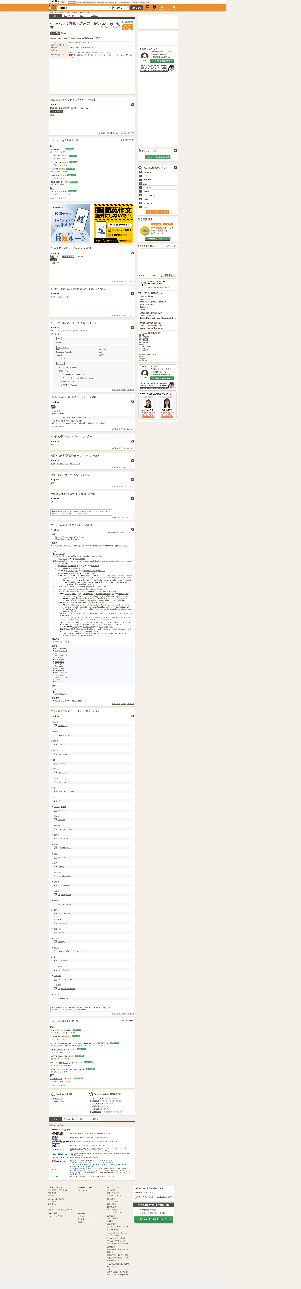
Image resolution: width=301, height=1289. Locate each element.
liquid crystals (80, 559)
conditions (101, 571)
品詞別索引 (130, 133)
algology (61, 866)
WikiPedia (81, 331)
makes (70, 561)
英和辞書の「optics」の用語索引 (56, 1124)
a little (71, 620)
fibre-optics (59, 664)
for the (81, 633)
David (75, 622)
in (77, 566)
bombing (119, 605)
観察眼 (56, 900)
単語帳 (141, 356)
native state (79, 607)
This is (65, 633)
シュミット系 (97, 1103)
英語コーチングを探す (132, 2)
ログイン (168, 9)
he (89, 620)
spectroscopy (63, 735)
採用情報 (81, 1222)
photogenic (92, 600)
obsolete (65, 642)
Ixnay (71, 598)
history (108, 594)
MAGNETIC (54, 1069)
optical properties (60, 413)
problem (107, 629)
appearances (74, 589)
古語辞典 (141, 344)
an (59, 857)
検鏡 (55, 722)
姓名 (55, 919)
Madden (66, 611)
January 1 (67, 594)
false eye (63, 960)
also (71, 618)
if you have (101, 598)
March (66, 602)
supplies (67, 876)
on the (125, 596)
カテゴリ (123, 133)
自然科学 (60, 367)
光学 (52, 115)
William (127, 629)
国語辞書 (141, 335)
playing (66, 620)
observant (65, 913)
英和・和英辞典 (143, 339)
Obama (79, 605)
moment (99, 594)
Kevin (129, 609)
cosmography (63, 754)
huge (74, 635)
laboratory (93, 571)
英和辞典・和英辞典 (65, 13)
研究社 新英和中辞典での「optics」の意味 (73, 99)
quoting (93, 613)
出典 (104, 532)
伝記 (55, 797)
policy (63, 591)
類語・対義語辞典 (113, 1193)
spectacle (84, 589)
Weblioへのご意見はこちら (144, 1192)
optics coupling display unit (152, 328)
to (124, 580)
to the (93, 605)
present (66, 600)
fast (145, 184)
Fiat (104, 620)
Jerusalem (121, 594)
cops (62, 700)
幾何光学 (95, 1101)
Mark (74, 594)
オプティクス (59, 334)
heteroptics (59, 670)
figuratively (60, 586)
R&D (65, 566)
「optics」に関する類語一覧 (57, 426)
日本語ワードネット (76, 1149)
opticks (58, 642)
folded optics (60, 668)
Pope (106, 613)
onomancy (62, 923)
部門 (80, 421)
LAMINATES (55, 1037)
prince (117, 633)
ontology (61, 810)
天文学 (55, 769)
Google (72, 331)
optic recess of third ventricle (153, 302)
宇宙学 (55, 778)
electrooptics (60, 657)
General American (63, 539)
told (71, 611)
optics (127, 1168)
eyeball (64, 857)
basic (89, 556)
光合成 (56, 882)
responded (86, 605)
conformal (59, 655)
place (103, 609)
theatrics (92, 589)
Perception (69, 586)
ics (51, 547)
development (68, 580)
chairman (147, 180)
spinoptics (59, 681)
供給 (59, 872)
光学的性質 (56, 411)
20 (72, 629)
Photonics (68, 352)
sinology (61, 942)
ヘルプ (50, 1207)
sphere (120, 580)
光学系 (52, 463)
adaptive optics (61, 650)
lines (118, 561)
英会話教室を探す (145, 2)
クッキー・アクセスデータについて (60, 1210)
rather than (108, 600)
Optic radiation (146, 296)
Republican (114, 609)
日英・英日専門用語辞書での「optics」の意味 (75, 455)
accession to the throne (69, 631)
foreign (98, 609)
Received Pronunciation (65, 537)
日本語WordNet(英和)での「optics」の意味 (74, 397)
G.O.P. (74, 624)
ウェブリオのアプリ (55, 1216)
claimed (110, 607)
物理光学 (95, 1106)
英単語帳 (97, 2)
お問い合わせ (82, 1190)
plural (57, 694)
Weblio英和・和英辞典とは (57, 1190)
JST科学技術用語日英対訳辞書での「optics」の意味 (78, 288)
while (125, 605)
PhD (60, 559)
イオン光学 (96, 1111)
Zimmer (78, 602)
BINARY (53, 1030)
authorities (99, 596)
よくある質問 (161, 1197)
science (105, 561)
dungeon (88, 598)
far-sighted (77, 951)
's (121, 600)
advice (118, 596)
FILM (52, 169)
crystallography (64, 895)
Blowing (86, 594)
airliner (112, 605)
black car (129, 613)
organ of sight (66, 829)
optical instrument (68, 979)
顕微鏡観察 (65, 381)
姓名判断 (57, 929)
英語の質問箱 (111, 1224)
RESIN (52, 175)
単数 (54, 263)
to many (72, 609)
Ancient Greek (95, 545)
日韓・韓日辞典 (143, 342)
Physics (68, 371)
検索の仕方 (52, 1193)
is (71, 582)
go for (72, 600)
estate (83, 635)
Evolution (100, 575)
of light (101, 423)
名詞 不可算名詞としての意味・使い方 (80, 43)
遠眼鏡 (56, 947)
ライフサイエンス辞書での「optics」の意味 (74, 322)
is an (99, 578)
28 (74, 613)
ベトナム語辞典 (143, 350)
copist (57, 700)
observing (65, 904)
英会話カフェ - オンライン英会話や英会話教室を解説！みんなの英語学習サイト (118, 1258)
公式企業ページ (83, 1216)
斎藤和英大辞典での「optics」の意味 (70, 474)
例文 (65, 15)
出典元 (100, 133)
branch (58, 423)
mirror (62, 763)
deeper (72, 578)
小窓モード (147, 9)
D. (79, 622)
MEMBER (54, 182)
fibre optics (59, 666)
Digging (66, 578)
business (112, 561)
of (62, 423)
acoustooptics (60, 648)
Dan (97, 613)
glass (115, 580)
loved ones (122, 598)
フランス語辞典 (112, 1210)
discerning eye (65, 848)
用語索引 (109, 133)
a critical (61, 838)
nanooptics (59, 675)
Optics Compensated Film (151, 325)
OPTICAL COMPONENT (75, 1069)
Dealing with (92, 629)
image (77, 586)
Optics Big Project (147, 315)
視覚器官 (57, 825)
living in (123, 633)
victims (114, 598)
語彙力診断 (142, 358)
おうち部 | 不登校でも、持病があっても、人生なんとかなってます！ (118, 1266)
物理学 (61, 371)
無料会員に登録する (157, 238)
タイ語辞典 (142, 348)
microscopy (62, 726)
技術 (72, 378)
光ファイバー (66, 378)
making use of (126, 561)
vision (84, 556)
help (118, 629)
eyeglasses (93, 578)
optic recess (145, 299)
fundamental (126, 578)
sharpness (62, 791)
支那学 (56, 938)
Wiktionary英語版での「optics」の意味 (71, 525)
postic (74, 700)
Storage (85, 1043)
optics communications (150, 323)
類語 (81, 15)
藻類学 (56, 863)
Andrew (101, 629)
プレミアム (161, 9)
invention (82, 578)
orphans (100, 600)
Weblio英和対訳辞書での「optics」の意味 (73, 493)
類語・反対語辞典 (144, 337)
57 (127, 532)
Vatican (92, 618)
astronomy (62, 772)
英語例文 (79, 2)
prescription (70, 591)
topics (80, 700)
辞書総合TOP (52, 1204)
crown (78, 635)
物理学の (75, 421)
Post (126, 594)
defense (61, 566)
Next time (87, 627)
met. (112, 620)
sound (80, 591)
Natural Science (71, 367)
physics (67, 423)
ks (79, 256)
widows (81, 600)
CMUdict (55, 1176)
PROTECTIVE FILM (57, 1050)
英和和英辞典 (72, 2)
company (147, 172)
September (68, 613)
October (67, 629)
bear (145, 176)
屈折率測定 (65, 385)
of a (68, 417)
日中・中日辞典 (143, 340)
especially (97, 586)
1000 (109, 582)
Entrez (64, 331)
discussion (102, 591)
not (123, 618)
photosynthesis (64, 885)
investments (72, 566)
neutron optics (61, 677)
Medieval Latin (60, 545)
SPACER (53, 162)
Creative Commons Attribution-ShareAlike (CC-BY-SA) (102, 1164)
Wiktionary (111, 532)
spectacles (62, 951)
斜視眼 (56, 994)
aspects (72, 568)
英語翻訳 (111, 2)
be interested (73, 596)
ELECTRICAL (55, 156)
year (105, 582)
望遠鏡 (79, 417)
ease (122, 629)
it (65, 700)
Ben (72, 602)
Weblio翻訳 (171, 246)
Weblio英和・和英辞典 (77, 1168)
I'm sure (84, 620)
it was (86, 582)
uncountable (60, 554)
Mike (91, 622)
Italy (100, 618)
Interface (92, 1043)
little (123, 613)
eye (67, 838)
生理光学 (95, 1109)
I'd (67, 596)
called (76, 584)
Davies (83, 629)
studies (77, 423)
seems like (89, 609)
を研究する (68, 421)
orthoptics (59, 679)
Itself (84, 624)
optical (58, 342)
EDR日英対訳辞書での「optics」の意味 (71, 436)
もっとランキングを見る (157, 212)
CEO (98, 620)
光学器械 (57, 976)
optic (76, 545)
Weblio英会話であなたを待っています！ (157, 393)
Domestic (129, 622)
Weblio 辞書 (54, 13)
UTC (130, 532)
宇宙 (55, 750)
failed (98, 605)
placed (75, 582)
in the (65, 559)
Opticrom (144, 307)
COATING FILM (56, 1079)
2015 (62, 613)
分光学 (55, 731)
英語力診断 (104, 2)
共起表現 (91, 2)
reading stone (85, 584)
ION (51, 191)
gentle (77, 618)
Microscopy (75, 381)
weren (74, 627)
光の (54, 421)
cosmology (62, 782)
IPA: (76, 537)
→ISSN (109, 602)
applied (93, 561)
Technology (59, 561)
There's (66, 618)
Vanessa (79, 613)
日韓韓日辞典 (111, 1207)
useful (145, 199)
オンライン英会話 (120, 2)
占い (59, 919)
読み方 (71, 256)
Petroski (89, 575)
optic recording (146, 304)
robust (146, 191)
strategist (123, 609)
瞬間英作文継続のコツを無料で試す (127, 27)
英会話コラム (143, 360)
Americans (80, 609)
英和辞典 (74, 13)
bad (121, 607)
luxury (65, 635)
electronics (95, 566)
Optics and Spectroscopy (151, 313)
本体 (62, 807)
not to (101, 627)
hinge (93, 594)
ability (96, 580)
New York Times (100, 602)
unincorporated (149, 195)
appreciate (147, 203)
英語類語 (85, 2)
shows (110, 618)
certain (86, 571)
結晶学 (56, 891)
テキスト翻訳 (147, 246)
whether (89, 596)
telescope (72, 417)
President (71, 605)
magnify (129, 580)
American (121, 575)
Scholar (57, 331)
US (94, 596)
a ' (90, 594)
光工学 (101, 355)
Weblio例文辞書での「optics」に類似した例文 (75, 711)
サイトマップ (52, 1201)
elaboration (106, 578)
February (67, 622)
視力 (55, 788)
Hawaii (89, 607)
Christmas (105, 605)
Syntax (53, 1043)
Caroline (77, 629)
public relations (86, 586)
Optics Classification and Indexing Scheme (158, 319)
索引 (104, 133)
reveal (145, 207)
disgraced (110, 633)
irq (70, 1043)
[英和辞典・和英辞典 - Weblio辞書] (54, 1)
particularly (86, 573)
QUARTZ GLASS (56, 1056)
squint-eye (64, 998)
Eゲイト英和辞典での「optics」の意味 (71, 248)
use (74, 561)
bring (106, 627)
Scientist (129, 575)
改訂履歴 (73, 1170)
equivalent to (120, 545)
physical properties (90, 423)
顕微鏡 (55, 741)
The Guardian (87, 631)
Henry (83, 575)
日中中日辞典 (111, 1204)
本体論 (56, 807)
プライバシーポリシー (56, 1198)
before (80, 582)
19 (125, 532)
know (83, 596)
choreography (101, 589)
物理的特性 (60, 421)
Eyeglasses (111, 575)
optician (56, 1099)
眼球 (55, 854)
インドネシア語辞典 (145, 346)
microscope (62, 744)
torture (81, 598)
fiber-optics (59, 662)
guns (111, 627)
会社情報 (81, 1219)
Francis (112, 613)
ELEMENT (67, 1030)
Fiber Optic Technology (84, 378)
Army (62, 624)
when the (116, 582)
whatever (66, 582)
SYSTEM (64, 191)
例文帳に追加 (70, 149)
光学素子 (60, 463)
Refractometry (76, 385)
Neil (101, 613)
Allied (79, 624)
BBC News (65, 615)
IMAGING (54, 149)
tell (92, 627)
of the (113, 578)
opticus (69, 545)
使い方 (154, 9)
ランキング (116, 133)
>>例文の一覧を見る (57, 198)
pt (77, 256)
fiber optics (59, 659)
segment (106, 580)
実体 (55, 816)
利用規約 (51, 1196)
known (91, 582)
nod (81, 618)
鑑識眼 (56, 835)
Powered (147, 187)
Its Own (123, 622)
